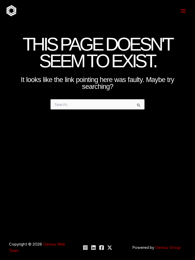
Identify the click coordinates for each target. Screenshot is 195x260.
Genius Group (168, 247)
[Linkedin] (93, 247)
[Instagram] (85, 247)
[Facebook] (101, 247)
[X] (109, 247)
